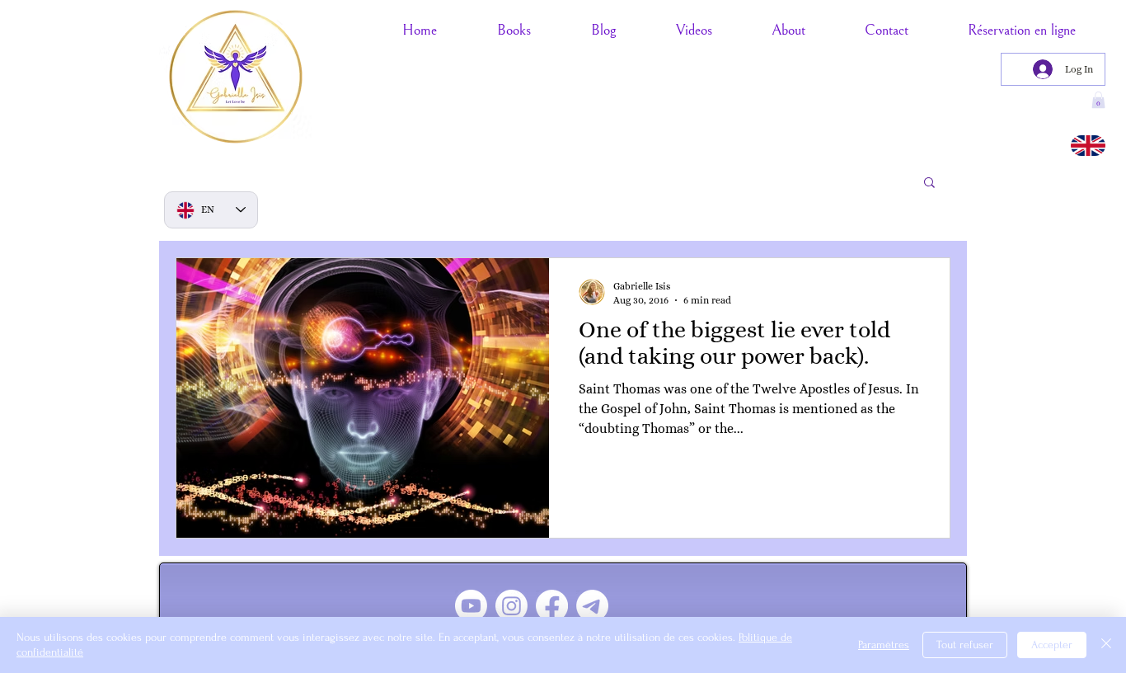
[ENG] (1088, 145)
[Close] (1106, 645)
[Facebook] (552, 606)
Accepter (1051, 644)
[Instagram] (511, 606)
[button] (929, 183)
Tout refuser (964, 644)
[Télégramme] (592, 606)
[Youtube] (471, 606)
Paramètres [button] (883, 644)
